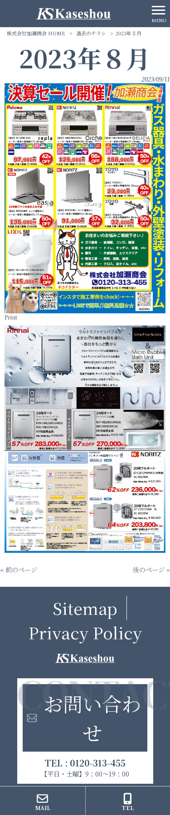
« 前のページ (18, 569)
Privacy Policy (85, 632)
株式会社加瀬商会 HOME (36, 33)
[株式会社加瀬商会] (73, 12)
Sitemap (85, 607)
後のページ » (151, 569)
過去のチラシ (91, 33)
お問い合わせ (92, 718)
